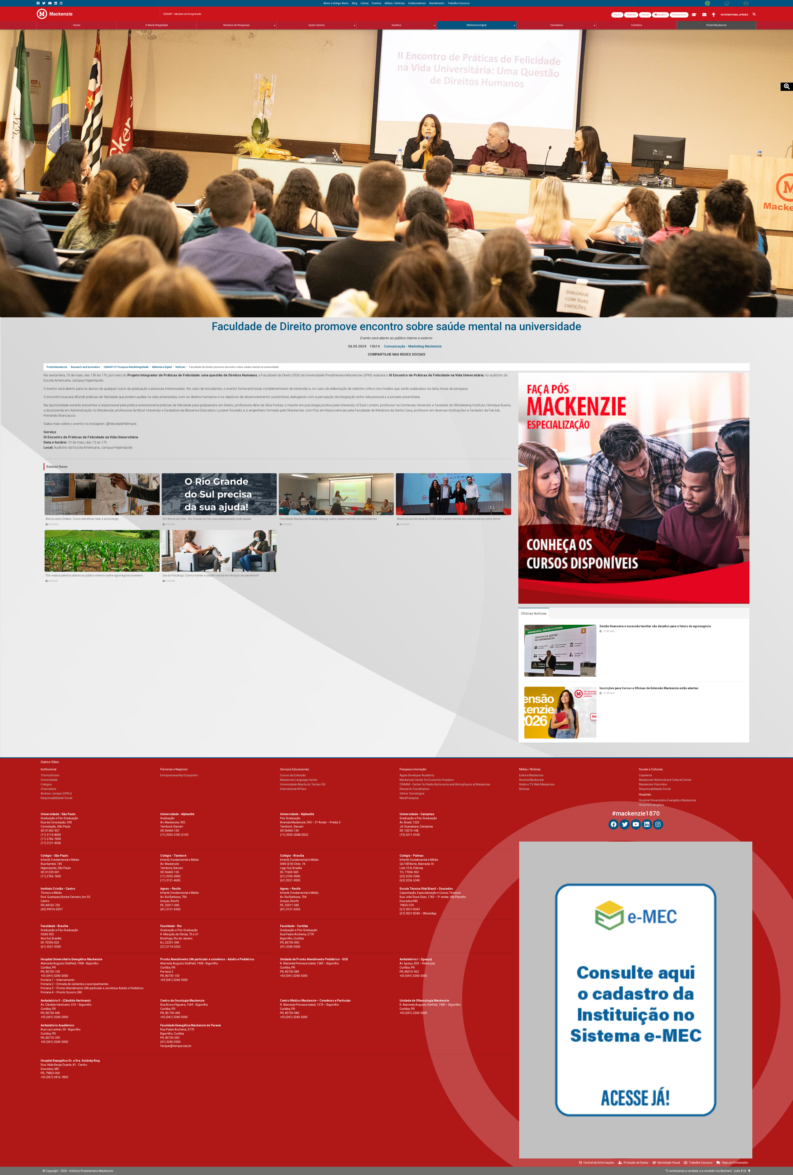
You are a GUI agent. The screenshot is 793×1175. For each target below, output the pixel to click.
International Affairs (734, 14)
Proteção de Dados (636, 1162)
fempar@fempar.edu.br (175, 1046)
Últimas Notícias (534, 613)
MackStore (662, 15)
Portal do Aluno (679, 15)
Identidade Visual (669, 1162)
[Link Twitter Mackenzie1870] (43, 3)
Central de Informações (598, 1162)
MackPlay (631, 15)
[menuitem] (336, 3)
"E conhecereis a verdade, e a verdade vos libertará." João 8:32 (706, 1171)
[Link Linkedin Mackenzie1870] (55, 3)
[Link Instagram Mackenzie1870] (61, 3)
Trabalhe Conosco (700, 1162)
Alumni (617, 15)
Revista (645, 15)
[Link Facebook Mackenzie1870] (38, 3)
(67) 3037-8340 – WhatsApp (418, 913)
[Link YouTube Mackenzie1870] (50, 3)
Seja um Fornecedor (735, 1162)
